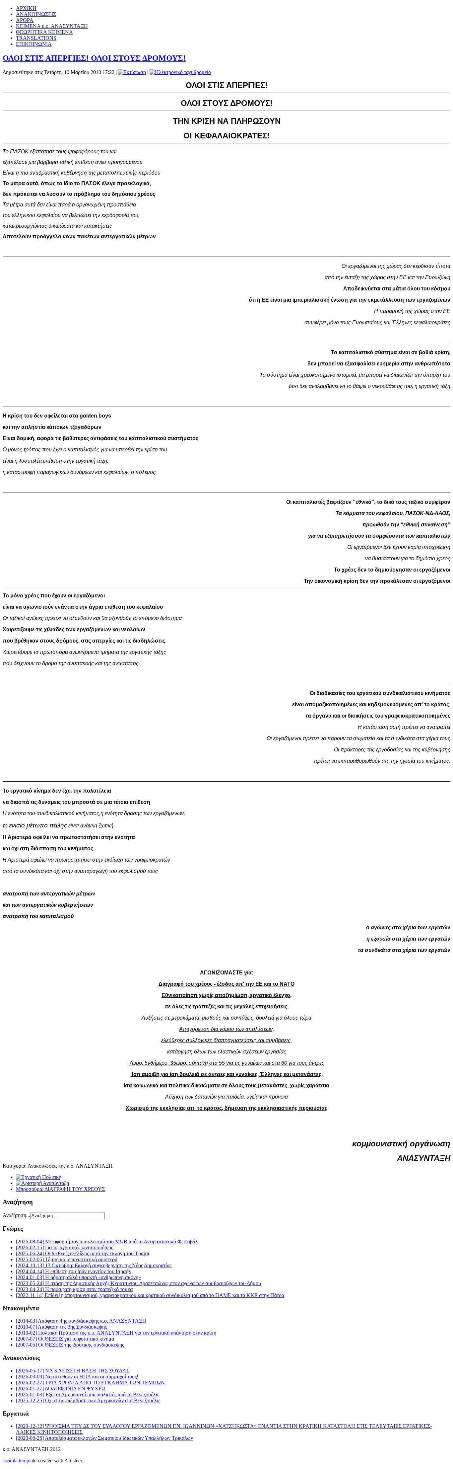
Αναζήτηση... (16, 1215)
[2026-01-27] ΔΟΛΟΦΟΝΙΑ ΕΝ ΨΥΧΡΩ (60, 1388)
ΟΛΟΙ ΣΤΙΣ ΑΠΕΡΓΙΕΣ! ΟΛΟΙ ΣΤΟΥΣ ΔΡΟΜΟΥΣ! (94, 58)
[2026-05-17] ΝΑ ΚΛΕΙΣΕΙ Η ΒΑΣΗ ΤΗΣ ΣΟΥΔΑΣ (72, 1370)
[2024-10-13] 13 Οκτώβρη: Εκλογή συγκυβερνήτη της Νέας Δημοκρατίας (93, 1265)
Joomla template (19, 1460)
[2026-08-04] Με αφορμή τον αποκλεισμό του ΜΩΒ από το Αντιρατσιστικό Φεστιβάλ (107, 1241)
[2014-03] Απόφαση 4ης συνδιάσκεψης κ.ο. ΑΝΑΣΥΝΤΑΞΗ (81, 1321)
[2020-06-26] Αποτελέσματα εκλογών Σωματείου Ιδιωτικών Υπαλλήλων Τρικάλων (104, 1438)
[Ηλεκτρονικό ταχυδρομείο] (180, 72)
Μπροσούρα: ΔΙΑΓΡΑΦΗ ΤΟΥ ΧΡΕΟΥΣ (60, 1189)
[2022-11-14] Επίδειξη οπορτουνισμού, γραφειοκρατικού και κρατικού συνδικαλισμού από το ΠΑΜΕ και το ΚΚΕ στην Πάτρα (150, 1295)
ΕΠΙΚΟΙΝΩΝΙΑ (34, 44)
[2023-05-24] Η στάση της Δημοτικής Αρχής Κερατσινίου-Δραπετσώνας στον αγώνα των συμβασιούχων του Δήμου (138, 1283)
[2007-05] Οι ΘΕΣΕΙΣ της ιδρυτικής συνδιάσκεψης (70, 1345)
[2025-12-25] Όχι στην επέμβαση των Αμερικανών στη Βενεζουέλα (88, 1400)
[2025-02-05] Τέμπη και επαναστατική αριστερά (66, 1259)
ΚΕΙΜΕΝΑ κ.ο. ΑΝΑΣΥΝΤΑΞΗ (52, 26)
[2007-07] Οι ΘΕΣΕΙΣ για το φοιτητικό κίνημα (65, 1339)
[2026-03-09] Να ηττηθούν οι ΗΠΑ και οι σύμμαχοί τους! (77, 1376)
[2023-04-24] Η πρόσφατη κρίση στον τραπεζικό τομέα (74, 1289)
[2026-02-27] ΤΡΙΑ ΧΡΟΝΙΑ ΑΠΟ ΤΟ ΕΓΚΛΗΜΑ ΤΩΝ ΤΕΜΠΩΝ (90, 1382)
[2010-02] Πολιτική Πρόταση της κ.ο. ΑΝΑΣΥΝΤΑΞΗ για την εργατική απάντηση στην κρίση (116, 1333)
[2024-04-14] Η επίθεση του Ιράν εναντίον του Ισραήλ (73, 1271)
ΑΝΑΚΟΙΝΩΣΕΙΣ (36, 14)
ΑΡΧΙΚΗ (26, 8)
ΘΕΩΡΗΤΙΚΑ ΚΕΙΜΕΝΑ (44, 32)
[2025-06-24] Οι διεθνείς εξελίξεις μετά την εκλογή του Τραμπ (82, 1253)
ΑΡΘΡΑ (24, 20)
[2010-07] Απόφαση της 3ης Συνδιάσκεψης (61, 1327)
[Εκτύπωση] (132, 72)
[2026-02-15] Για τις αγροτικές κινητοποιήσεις (64, 1247)
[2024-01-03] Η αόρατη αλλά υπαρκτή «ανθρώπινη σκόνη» (78, 1277)
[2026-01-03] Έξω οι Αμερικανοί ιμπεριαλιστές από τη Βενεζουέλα (87, 1394)
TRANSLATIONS (36, 38)
